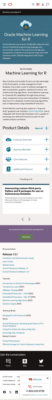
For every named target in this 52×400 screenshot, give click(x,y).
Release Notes (8, 265)
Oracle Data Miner (35, 111)
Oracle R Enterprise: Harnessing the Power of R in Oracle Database (23, 324)
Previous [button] (22, 219)
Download (26, 237)
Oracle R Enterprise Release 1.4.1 (16, 271)
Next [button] (29, 219)
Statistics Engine (9, 303)
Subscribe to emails (9, 384)
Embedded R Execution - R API (15, 293)
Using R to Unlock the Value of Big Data (19, 329)
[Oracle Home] (10, 4)
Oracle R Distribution (11, 341)
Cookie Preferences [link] (9, 380)
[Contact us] (47, 4)
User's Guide (8, 261)
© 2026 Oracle (7, 377)
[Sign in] (42, 4)
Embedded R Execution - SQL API (16, 297)
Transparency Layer (11, 286)
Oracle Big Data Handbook (14, 333)
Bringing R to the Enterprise (14, 315)
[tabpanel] (26, 199)
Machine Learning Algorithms (15, 300)
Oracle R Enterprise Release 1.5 (15, 268)
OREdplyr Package (10, 290)
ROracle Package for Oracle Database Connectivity (23, 344)
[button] (4, 4)
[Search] (33, 4)
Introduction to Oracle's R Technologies (19, 283)
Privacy (19, 377)
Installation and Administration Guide (18, 258)
